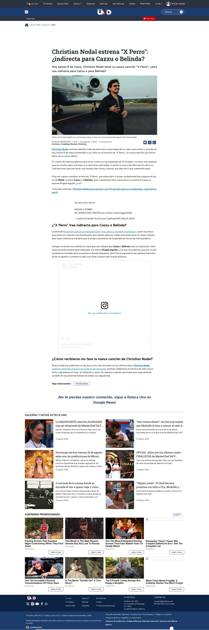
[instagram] (32, 604)
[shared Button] (154, 142)
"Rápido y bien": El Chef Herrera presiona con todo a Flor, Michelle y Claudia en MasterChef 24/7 (157, 485)
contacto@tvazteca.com (163, 601)
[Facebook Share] (145, 142)
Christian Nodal (82, 384)
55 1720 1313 (159, 604)
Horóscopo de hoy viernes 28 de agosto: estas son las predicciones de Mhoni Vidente (79, 454)
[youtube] (37, 604)
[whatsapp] (46, 604)
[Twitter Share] (149, 142)
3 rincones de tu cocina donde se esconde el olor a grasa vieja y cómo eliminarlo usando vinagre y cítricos (77, 485)
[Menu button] (36, 12)
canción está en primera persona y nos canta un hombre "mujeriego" (101, 231)
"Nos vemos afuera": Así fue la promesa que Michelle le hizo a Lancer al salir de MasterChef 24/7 (160, 424)
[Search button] (181, 11)
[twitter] (28, 604)
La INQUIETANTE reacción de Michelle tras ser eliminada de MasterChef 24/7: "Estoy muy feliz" (79, 424)
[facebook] (42, 604)
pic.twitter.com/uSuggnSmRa (117, 213)
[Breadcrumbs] (28, 25)
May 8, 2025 (128, 218)
